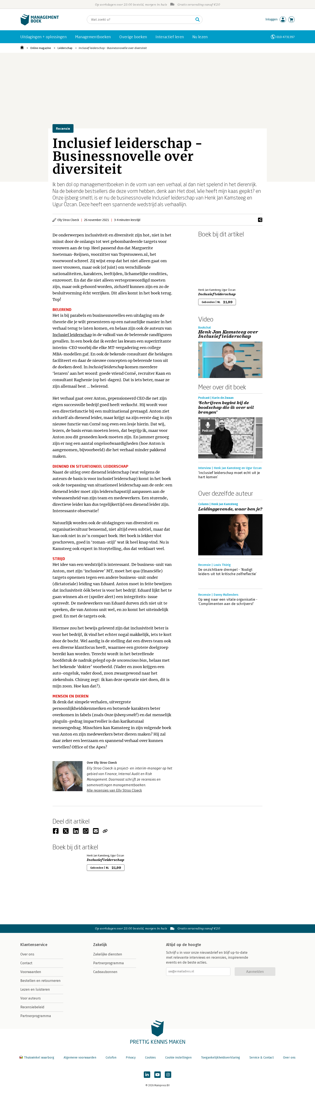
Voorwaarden (30, 972)
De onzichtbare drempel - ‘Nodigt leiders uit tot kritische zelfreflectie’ (227, 572)
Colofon (111, 1057)
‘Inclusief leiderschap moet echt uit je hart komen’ (229, 475)
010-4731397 (285, 37)
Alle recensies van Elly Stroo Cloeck (114, 790)
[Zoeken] (197, 19)
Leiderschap (64, 48)
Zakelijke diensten (107, 954)
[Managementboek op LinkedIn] (147, 1074)
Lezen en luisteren (35, 989)
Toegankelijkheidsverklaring (220, 1057)
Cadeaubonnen (105, 972)
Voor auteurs (30, 998)
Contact (26, 963)
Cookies (150, 1057)
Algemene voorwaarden (80, 1057)
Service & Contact (261, 1057)
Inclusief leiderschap (72, 334)
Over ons (27, 954)
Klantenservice (33, 944)
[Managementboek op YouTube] (157, 1074)
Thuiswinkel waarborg (39, 1057)
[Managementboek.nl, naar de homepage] (39, 24)
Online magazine (40, 48)
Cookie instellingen (178, 1057)
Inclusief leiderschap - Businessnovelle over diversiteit (113, 48)
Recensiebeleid (32, 1007)
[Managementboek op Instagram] (168, 1074)
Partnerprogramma (35, 1016)
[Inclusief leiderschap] (213, 262)
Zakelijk (100, 944)
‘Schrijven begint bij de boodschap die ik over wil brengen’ (226, 408)
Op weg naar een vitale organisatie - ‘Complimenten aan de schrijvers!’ (228, 601)
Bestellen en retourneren (40, 981)
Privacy (131, 1057)
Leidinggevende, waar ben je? (230, 509)
